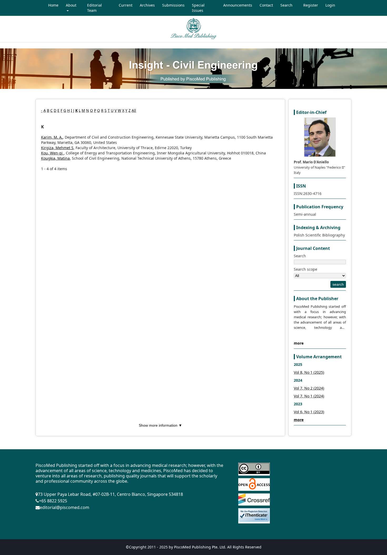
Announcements (237, 5)
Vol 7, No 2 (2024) (309, 388)
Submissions (173, 5)
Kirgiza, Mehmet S (57, 147)
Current (125, 5)
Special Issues (198, 8)
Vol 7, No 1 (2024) (309, 395)
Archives (147, 5)
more (299, 343)
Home (53, 5)
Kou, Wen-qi (52, 152)
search (338, 284)
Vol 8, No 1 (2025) (309, 372)
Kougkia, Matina (55, 158)
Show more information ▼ (160, 425)
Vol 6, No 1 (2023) (309, 411)
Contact (266, 5)
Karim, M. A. (52, 137)
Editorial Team (94, 8)
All (134, 110)
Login (330, 5)
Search (286, 5)
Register (310, 5)
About (71, 5)
